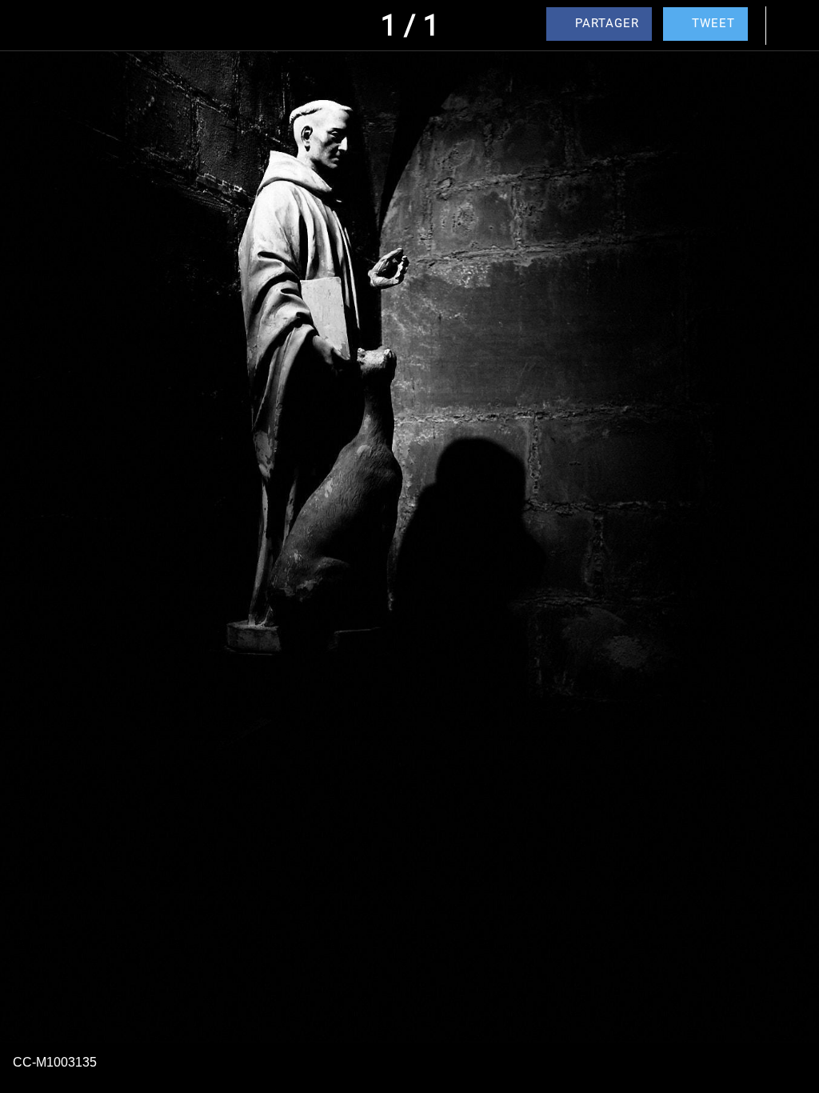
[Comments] (793, 25)
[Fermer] (25, 25)
